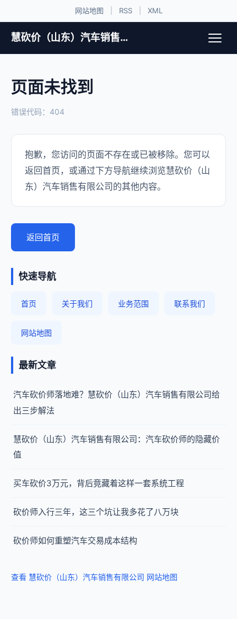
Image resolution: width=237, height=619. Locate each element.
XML (155, 10)
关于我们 (77, 303)
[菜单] (215, 38)
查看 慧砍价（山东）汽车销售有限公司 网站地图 (94, 577)
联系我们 (189, 303)
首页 (28, 303)
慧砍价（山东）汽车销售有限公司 (70, 37)
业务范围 (133, 303)
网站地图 (89, 10)
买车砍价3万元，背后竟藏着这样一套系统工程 (98, 483)
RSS (125, 10)
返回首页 (43, 237)
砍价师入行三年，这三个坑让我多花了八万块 (96, 512)
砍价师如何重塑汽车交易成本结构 (75, 540)
